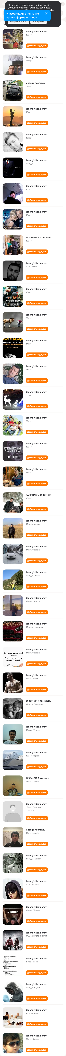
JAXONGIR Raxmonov (37, 778)
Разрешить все (18, 21)
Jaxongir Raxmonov (36, 31)
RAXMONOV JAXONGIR (38, 495)
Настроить (38, 21)
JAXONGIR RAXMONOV (38, 237)
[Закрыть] (46, 14)
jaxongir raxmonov (35, 83)
